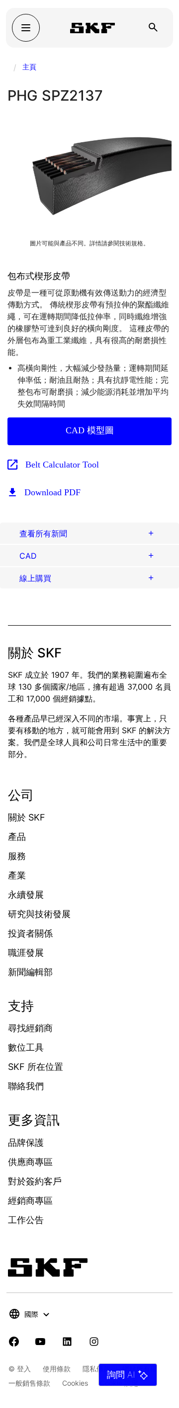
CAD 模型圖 (90, 430)
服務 (17, 856)
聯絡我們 (26, 1086)
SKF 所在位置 (35, 1066)
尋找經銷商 (30, 1028)
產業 (17, 875)
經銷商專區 (30, 1200)
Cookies (75, 1383)
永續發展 (26, 894)
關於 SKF (26, 817)
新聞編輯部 (30, 972)
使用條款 (57, 1368)
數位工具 (26, 1047)
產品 (17, 836)
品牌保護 (26, 1142)
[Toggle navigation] (26, 28)
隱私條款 (96, 1368)
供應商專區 (30, 1162)
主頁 (29, 66)
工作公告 (26, 1220)
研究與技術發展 (39, 914)
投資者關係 (30, 933)
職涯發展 (26, 952)
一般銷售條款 (29, 1383)
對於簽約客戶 (35, 1181)
